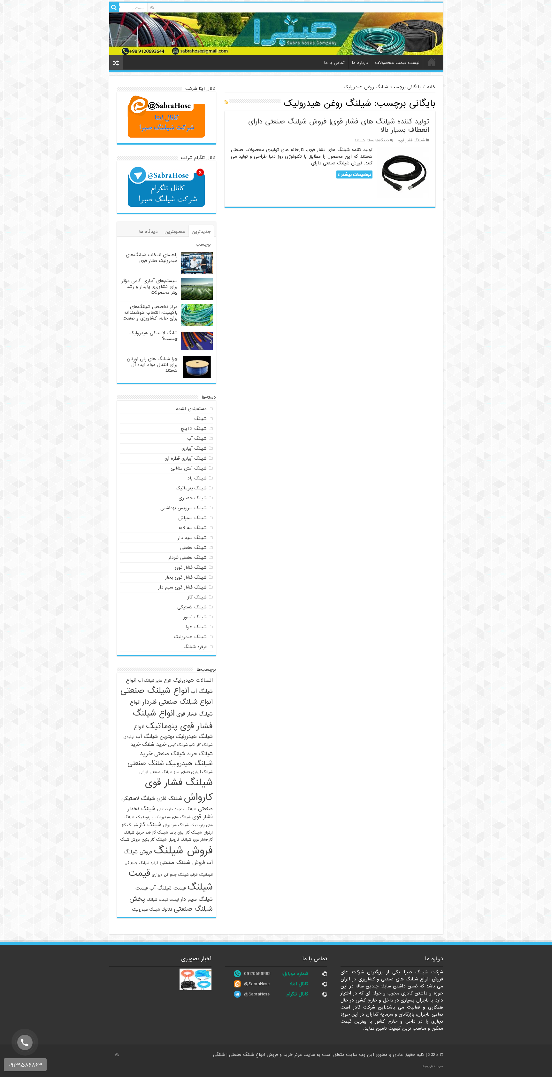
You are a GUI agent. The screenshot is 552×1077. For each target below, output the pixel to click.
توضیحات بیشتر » (354, 174)
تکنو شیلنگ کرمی (181, 745)
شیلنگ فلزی (169, 799)
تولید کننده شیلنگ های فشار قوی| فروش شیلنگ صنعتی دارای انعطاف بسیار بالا (338, 125)
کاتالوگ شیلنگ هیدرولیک (152, 910)
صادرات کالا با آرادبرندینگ (432, 1066)
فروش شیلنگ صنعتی (182, 863)
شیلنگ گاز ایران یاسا (186, 832)
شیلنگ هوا (196, 626)
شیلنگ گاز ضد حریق (152, 832)
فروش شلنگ (130, 840)
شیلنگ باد (197, 478)
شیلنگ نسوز (195, 617)
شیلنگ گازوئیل (179, 840)
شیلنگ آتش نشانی (189, 468)
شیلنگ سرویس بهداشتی (183, 507)
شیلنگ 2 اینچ (194, 428)
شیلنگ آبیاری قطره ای (186, 458)
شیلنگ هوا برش (176, 825)
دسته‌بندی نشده (191, 408)
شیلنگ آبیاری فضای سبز (193, 772)
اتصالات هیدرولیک (193, 680)
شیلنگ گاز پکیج (154, 840)
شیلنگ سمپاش (192, 517)
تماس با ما (334, 62)
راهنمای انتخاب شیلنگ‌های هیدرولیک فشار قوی (152, 257)
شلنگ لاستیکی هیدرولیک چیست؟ (153, 335)
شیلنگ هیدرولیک (190, 636)
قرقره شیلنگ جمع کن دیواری (174, 875)
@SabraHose (257, 983)
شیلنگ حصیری (193, 498)
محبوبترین (175, 231)
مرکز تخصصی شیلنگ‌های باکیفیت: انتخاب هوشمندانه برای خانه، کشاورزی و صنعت (150, 312)
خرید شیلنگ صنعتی (175, 754)
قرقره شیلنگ (195, 646)
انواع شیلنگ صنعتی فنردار (177, 702)
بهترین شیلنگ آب (155, 736)
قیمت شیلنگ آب (168, 888)
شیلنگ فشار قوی (411, 140)
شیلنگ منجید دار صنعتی (176, 809)
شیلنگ (200, 418)
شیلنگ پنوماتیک (191, 488)
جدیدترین (201, 231)
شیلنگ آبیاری (194, 448)
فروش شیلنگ (183, 851)
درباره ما (360, 62)
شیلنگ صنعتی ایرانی (155, 772)
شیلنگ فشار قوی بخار (186, 577)
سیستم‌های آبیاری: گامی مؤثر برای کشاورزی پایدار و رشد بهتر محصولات (150, 286)
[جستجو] (114, 7)
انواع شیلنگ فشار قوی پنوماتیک (173, 720)
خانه (431, 62)
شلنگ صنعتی (145, 763)
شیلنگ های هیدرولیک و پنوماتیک (163, 817)
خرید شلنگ (154, 744)
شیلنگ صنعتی (193, 547)
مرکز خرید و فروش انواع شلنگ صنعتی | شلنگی (258, 1054)
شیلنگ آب (197, 438)
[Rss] (152, 8)
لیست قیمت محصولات (397, 62)
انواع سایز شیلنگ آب (154, 681)
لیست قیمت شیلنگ (163, 900)
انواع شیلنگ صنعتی (154, 690)
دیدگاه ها (148, 231)
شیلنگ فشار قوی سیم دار (182, 587)
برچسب (203, 244)
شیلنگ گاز (197, 597)
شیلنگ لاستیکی (192, 607)
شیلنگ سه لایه (193, 527)
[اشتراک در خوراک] (226, 102)
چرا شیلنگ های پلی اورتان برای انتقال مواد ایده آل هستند (152, 364)
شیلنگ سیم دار (192, 537)
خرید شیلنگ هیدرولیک (176, 758)
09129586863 (257, 973)
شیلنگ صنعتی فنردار (187, 557)
